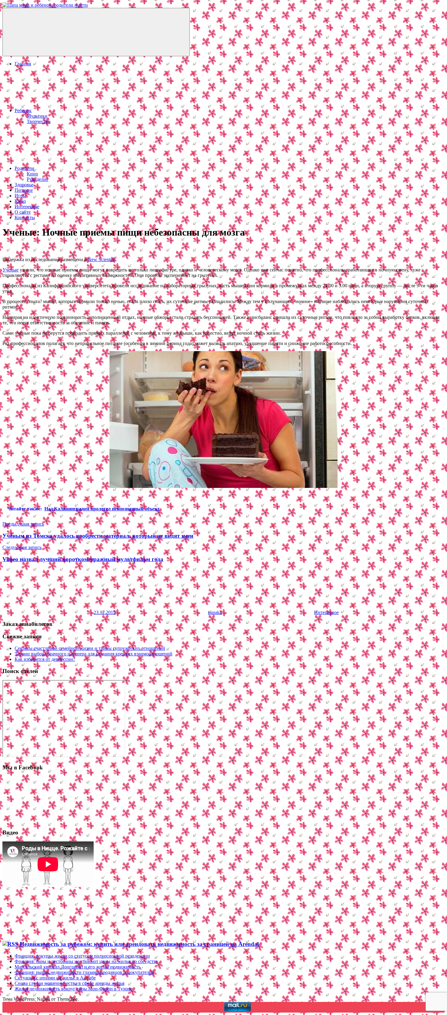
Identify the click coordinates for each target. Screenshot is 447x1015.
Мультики (37, 116)
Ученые (10, 269)
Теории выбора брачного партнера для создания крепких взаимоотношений (93, 653)
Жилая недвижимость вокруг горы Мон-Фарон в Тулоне (73, 988)
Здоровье (24, 184)
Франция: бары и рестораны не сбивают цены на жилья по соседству (86, 961)
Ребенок (23, 110)
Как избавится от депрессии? (45, 659)
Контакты (25, 217)
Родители (24, 168)
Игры (20, 195)
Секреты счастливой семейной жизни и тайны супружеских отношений (90, 648)
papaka (215, 612)
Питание (24, 190)
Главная (23, 63)
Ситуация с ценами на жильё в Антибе (55, 977)
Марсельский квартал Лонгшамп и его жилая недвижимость (77, 966)
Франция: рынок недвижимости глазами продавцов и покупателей (84, 972)
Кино (32, 173)
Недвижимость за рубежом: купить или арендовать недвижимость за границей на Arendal (139, 944)
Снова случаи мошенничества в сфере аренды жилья (69, 983)
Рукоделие (37, 179)
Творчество (38, 121)
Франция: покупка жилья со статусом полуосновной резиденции (82, 955)
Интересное (27, 206)
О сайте (23, 212)
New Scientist (101, 259)
